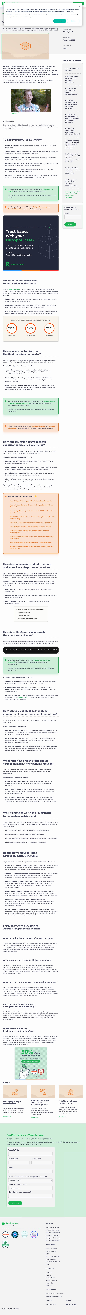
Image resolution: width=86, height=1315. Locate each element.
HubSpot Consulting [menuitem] (52, 1235)
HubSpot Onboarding (40, 207)
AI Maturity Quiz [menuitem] (51, 1259)
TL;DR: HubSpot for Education (72, 69)
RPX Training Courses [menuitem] (53, 1256)
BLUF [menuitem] (47, 1254)
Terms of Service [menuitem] (51, 1280)
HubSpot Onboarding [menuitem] (53, 1232)
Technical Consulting (15, 209)
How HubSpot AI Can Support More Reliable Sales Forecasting (31, 501)
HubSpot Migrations (38, 426)
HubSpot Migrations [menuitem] (52, 1240)
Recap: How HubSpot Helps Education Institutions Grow (71, 183)
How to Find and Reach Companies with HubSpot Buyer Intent (31, 523)
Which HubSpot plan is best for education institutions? (71, 79)
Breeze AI (21, 697)
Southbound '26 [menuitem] (51, 1304)
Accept (60, 21)
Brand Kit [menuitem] (49, 1285)
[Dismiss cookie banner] (79, 6)
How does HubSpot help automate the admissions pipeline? (72, 131)
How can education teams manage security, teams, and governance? (71, 104)
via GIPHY (14, 113)
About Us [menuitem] (49, 1272)
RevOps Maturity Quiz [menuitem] (53, 1262)
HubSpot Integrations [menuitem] (53, 1238)
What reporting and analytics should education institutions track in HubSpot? (72, 158)
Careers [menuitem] (48, 1275)
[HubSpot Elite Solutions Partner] (5, 1234)
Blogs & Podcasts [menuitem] (51, 1248)
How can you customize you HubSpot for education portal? (71, 91)
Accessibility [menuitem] (49, 1283)
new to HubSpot (14, 289)
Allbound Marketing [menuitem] (52, 1230)
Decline (73, 21)
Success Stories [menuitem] (51, 1251)
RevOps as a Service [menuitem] (52, 1227)
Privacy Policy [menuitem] (50, 1278)
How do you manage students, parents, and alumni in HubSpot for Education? (72, 118)
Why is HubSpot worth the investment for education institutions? (72, 171)
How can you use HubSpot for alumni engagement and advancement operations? (72, 144)
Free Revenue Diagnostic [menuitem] (54, 1296)
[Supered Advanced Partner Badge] (24, 1234)
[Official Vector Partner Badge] (34, 1234)
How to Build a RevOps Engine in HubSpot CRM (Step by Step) (31, 542)
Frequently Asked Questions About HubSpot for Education (72, 195)
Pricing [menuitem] (48, 1264)
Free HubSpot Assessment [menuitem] (54, 1294)
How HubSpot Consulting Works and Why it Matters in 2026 (30, 527)
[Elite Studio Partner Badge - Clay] (15, 1234)
